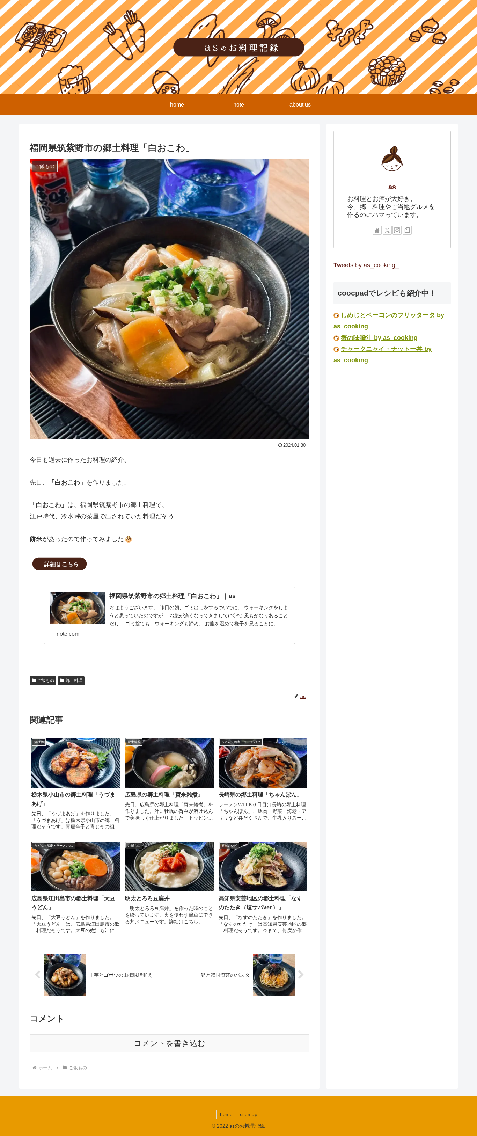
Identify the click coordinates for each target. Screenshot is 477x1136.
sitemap (248, 1114)
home (226, 1114)
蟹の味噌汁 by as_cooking (379, 337)
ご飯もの (45, 680)
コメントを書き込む (169, 1043)
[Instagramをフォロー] (397, 230)
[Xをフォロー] (387, 230)
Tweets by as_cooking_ (366, 265)
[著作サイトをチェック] (377, 230)
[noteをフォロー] (407, 230)
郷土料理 (74, 680)
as (392, 187)
